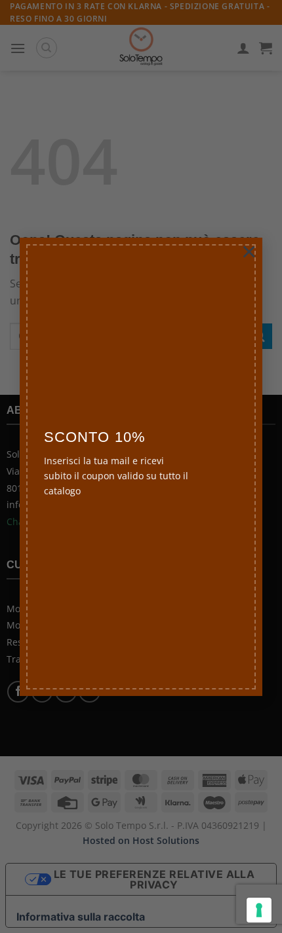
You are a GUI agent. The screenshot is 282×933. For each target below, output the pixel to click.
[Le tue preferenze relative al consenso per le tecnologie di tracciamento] (259, 910)
